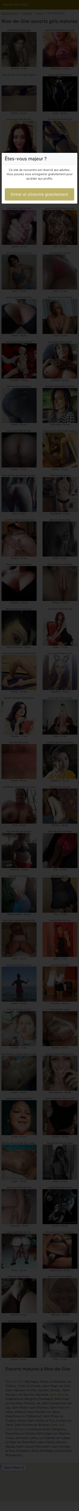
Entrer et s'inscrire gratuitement (39, 194)
